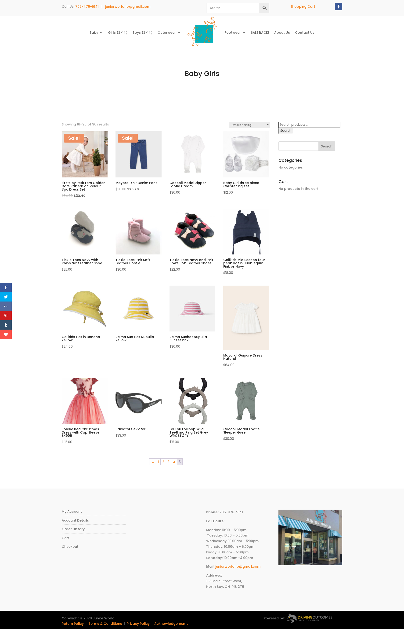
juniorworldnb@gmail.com (127, 6)
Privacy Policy (138, 623)
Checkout (70, 546)
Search (285, 131)
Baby (94, 32)
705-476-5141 (87, 6)
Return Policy (73, 623)
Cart (65, 538)
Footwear (233, 32)
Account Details (75, 520)
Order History (73, 529)
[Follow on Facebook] (338, 6)
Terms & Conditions (105, 623)
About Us (282, 32)
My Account (72, 511)
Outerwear (167, 32)
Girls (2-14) (117, 32)
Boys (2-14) (142, 32)
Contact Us (304, 32)
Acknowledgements (171, 623)
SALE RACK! (260, 32)
